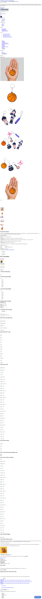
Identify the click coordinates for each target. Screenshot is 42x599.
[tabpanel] (21, 313)
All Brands (3, 41)
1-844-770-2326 (3, 585)
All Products (3, 48)
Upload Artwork (4, 28)
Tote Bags (3, 45)
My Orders (3, 20)
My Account (3, 19)
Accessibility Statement (27, 580)
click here (16, 568)
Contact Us (22, 580)
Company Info (2, 579)
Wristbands (3, 42)
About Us (3, 23)
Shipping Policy (13, 580)
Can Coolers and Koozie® (5, 43)
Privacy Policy (9, 580)
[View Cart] (0, 15)
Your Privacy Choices (29, 581)
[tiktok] (5, 39)
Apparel (3, 47)
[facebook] (1, 39)
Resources (1, 582)
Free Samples (16, 581)
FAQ (2, 24)
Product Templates (4, 30)
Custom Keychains (4, 53)
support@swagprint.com (10, 587)
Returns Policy (20, 581)
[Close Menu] (1, 17)
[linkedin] (6, 39)
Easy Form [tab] (3, 311)
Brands (3, 40)
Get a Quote (1, 50)
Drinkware (3, 44)
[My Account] (0, 14)
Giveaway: (3, 560)
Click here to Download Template (9, 249)
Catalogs (3, 25)
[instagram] (3, 39)
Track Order (8, 581)
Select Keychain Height (3, 305)
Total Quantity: (2, 559)
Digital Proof (2, 314)
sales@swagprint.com (4, 587)
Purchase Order (12, 581)
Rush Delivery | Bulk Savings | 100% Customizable (7, 0)
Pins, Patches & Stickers (5, 46)
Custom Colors (4, 29)
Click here (19, 541)
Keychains (3, 52)
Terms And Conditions (18, 580)
